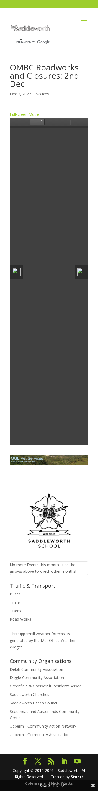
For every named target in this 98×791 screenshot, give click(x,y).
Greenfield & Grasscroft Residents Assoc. (46, 686)
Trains (15, 602)
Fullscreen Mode (24, 114)
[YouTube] (77, 761)
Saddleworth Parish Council (34, 703)
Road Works (20, 619)
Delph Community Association (36, 669)
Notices (42, 93)
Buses (15, 594)
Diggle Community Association (37, 677)
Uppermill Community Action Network (43, 726)
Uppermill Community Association (39, 734)
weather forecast (42, 633)
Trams (15, 610)
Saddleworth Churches (29, 694)
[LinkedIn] (64, 761)
